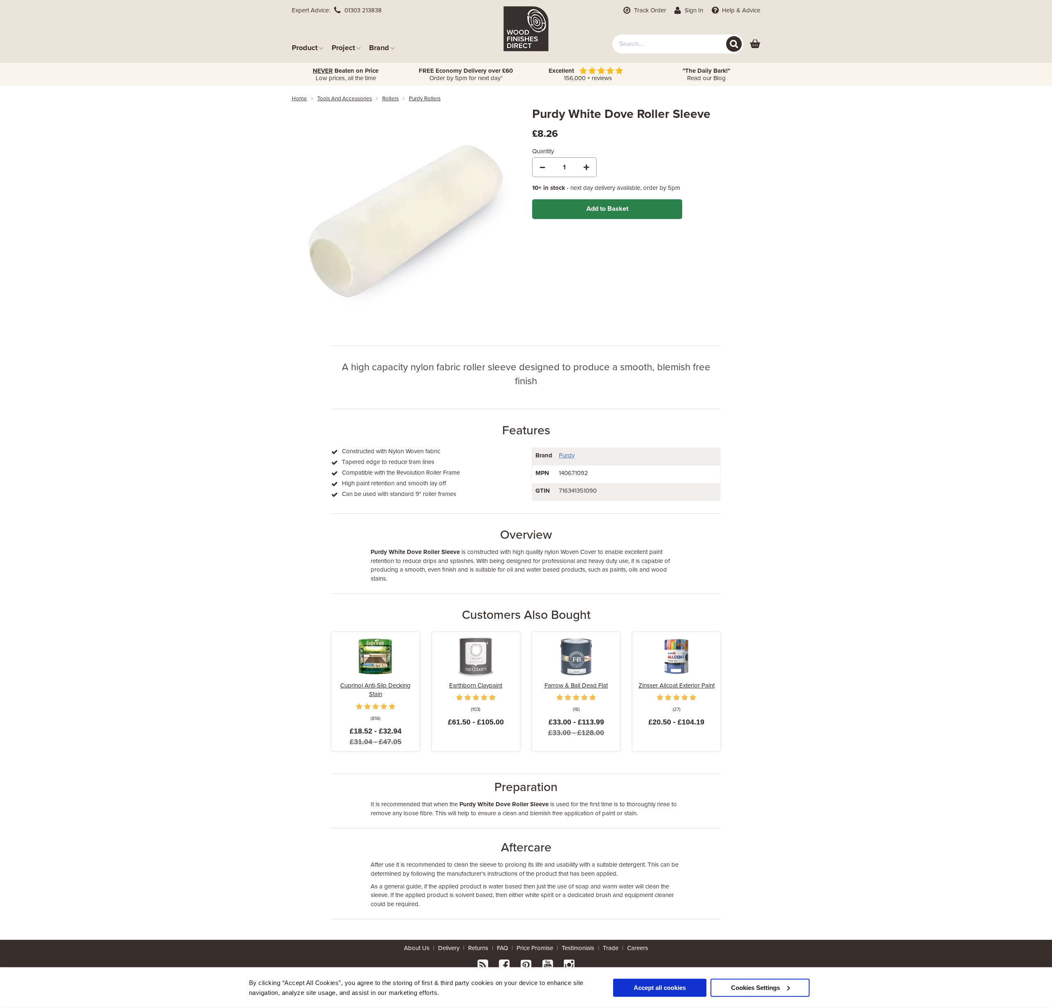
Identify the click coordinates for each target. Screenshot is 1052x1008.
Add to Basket (607, 209)
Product (305, 47)
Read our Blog (706, 74)
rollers (390, 98)
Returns (478, 948)
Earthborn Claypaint (475, 685)
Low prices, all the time (345, 74)
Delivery (448, 948)
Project (343, 47)
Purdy (566, 455)
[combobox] (677, 44)
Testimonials (578, 948)
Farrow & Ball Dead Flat (576, 685)
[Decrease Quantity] (542, 167)
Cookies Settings (755, 987)
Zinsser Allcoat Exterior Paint (677, 685)
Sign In (693, 10)
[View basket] (755, 44)
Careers (637, 948)
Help (740, 10)
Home (299, 98)
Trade (610, 948)
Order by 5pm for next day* (466, 74)
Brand (379, 47)
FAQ (502, 948)
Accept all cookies (660, 987)
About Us (416, 948)
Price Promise (535, 948)
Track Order (649, 10)
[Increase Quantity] (586, 167)
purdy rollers (425, 98)
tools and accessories (344, 98)
